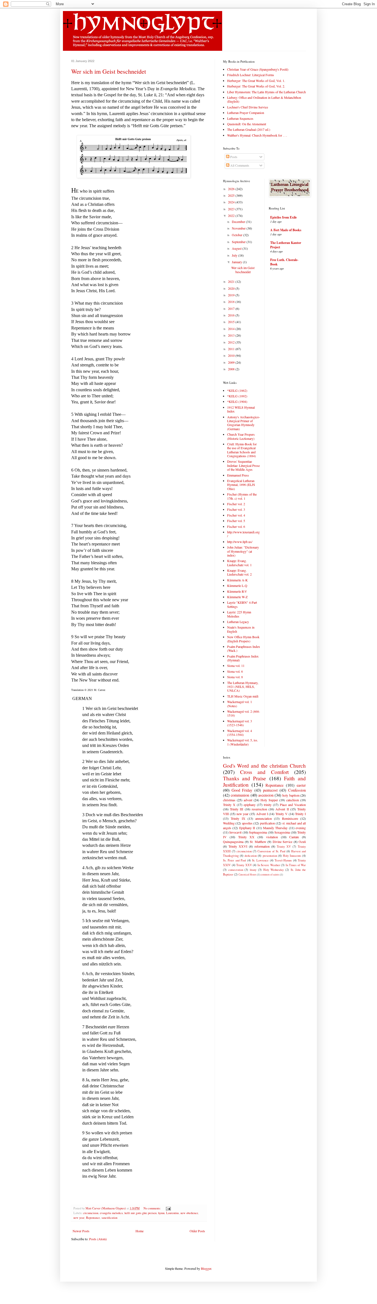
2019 (231, 295)
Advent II (282, 809)
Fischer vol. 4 (236, 515)
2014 (231, 328)
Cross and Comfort (264, 771)
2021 (231, 281)
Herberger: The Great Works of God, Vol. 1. (256, 80)
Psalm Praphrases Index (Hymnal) (243, 658)
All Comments (239, 165)
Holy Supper (269, 800)
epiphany (250, 804)
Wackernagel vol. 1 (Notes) (239, 703)
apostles (247, 823)
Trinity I (300, 813)
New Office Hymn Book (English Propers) (243, 639)
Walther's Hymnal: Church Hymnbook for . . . (257, 135)
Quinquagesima (233, 841)
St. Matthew (258, 841)
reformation (262, 846)
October (237, 235)
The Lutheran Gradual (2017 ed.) (248, 129)
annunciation (263, 818)
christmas (229, 800)
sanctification (109, 1218)
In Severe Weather (268, 865)
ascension (266, 795)
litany (253, 870)
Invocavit (235, 832)
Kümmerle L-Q (237, 585)
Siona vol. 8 (235, 677)
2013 (231, 335)
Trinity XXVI (238, 846)
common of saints (270, 874)
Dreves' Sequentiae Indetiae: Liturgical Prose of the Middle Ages (243, 465)
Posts (233, 157)
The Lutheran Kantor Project (285, 244)
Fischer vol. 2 (236, 504)
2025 (231, 195)
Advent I (262, 813)
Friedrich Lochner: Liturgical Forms (250, 75)
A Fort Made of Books (285, 230)
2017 (231, 308)
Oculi (302, 841)
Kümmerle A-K (237, 580)
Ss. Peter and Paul (234, 860)
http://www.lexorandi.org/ (243, 534)
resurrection (259, 809)
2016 (231, 315)
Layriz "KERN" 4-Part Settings (242, 604)
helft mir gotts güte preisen (140, 1213)
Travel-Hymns (283, 860)
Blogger (206, 1268)
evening (301, 828)
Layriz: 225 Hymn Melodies (239, 614)
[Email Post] (168, 1208)
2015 (231, 322)
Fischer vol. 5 (236, 520)
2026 (231, 189)
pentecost (270, 790)
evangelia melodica (111, 1213)
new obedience (189, 1213)
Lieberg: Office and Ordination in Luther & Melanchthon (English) (264, 99)
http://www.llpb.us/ (239, 541)
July (235, 255)
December (239, 221)
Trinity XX (246, 837)
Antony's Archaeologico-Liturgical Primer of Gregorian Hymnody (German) (243, 423)
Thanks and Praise (244, 778)
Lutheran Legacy (238, 621)
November (239, 228)
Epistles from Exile (283, 217)
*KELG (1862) (237, 390)
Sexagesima (282, 832)
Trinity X (229, 804)
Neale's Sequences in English (240, 629)
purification (267, 823)
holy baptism (290, 795)
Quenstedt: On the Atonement (246, 124)
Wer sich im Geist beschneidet (108, 71)
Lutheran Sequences (240, 118)
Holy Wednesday (273, 870)
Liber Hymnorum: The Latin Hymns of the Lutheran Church (266, 92)
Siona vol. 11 (236, 665)
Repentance (93, 1218)
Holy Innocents (292, 856)
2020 (231, 288)
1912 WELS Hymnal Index (241, 409)
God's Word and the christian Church (264, 765)
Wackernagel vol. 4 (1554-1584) (239, 732)
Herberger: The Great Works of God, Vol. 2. (256, 86)
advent (248, 800)
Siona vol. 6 (235, 671)
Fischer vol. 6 (236, 526)
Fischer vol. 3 (236, 509)
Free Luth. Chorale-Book (284, 262)
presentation (270, 856)
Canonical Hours (247, 874)
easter (301, 785)
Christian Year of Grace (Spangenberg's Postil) (257, 69)
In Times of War (296, 865)
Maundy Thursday (275, 828)
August (237, 248)
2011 (231, 349)
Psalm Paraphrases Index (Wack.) (243, 648)
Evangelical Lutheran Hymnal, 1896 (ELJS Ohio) (241, 484)
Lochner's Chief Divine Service (247, 107)
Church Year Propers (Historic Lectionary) (241, 436)
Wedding (229, 823)
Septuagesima (258, 832)
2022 (231, 215)
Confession (297, 790)
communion (240, 795)
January (237, 262)
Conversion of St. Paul (271, 851)
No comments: (152, 1208)
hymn (161, 1213)
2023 (231, 209)
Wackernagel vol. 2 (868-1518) (243, 713)
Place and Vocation (293, 804)
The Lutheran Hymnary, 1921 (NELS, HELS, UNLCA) (242, 686)
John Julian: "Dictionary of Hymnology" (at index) (243, 551)
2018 (231, 301)
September (239, 241)
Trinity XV (284, 846)
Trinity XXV (244, 865)
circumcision (90, 1213)
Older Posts (197, 1231)
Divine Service (283, 841)
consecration (235, 870)
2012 (231, 342)
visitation (272, 837)
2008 (231, 369)
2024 (231, 202)
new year (78, 1218)
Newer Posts (81, 1231)
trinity (268, 804)
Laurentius (172, 1213)
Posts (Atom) (98, 1239)
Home (140, 1231)
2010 (231, 355)
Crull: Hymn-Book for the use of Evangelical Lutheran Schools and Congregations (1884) (242, 450)
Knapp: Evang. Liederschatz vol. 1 (239, 562)
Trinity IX (238, 818)
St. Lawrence (260, 860)
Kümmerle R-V (237, 591)
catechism (292, 800)
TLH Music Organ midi (242, 696)
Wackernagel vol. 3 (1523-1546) (239, 723)
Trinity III (236, 809)
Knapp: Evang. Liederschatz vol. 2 (239, 572)
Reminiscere (290, 818)
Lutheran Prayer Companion (245, 112)
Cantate (294, 837)
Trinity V (281, 813)
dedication (251, 856)
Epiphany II (247, 828)
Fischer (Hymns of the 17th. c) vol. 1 (242, 496)
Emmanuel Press (238, 475)
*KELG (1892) (237, 396)
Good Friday (242, 790)
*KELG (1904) (237, 401)
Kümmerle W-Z (237, 597)
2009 (231, 362)
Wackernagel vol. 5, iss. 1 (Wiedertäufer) (242, 742)
